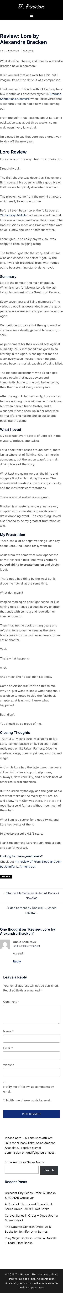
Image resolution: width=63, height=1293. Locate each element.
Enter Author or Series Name (24, 1162)
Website (8, 1065)
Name (8, 1031)
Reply (17, 961)
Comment (11, 1001)
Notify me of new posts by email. (28, 1100)
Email (8, 1048)
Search (49, 1170)
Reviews (6, 876)
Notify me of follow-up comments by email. (28, 1089)
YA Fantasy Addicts (13, 215)
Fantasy (28, 51)
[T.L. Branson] (31, 6)
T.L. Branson (11, 51)
